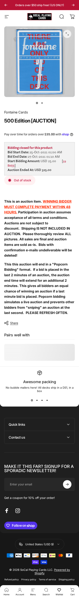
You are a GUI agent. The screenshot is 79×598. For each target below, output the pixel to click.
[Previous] (6, 5)
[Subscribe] (67, 484)
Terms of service (47, 579)
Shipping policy (67, 579)
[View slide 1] (32, 400)
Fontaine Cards (16, 112)
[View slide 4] (47, 400)
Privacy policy (28, 579)
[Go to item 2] (42, 102)
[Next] (73, 5)
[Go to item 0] (37, 102)
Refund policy (11, 579)
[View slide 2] (37, 400)
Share (14, 323)
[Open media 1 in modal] (67, 34)
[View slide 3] (42, 400)
